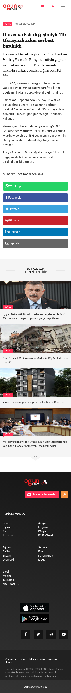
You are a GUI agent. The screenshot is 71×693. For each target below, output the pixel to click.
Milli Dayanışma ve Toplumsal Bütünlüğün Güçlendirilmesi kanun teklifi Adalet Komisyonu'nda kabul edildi (35, 444)
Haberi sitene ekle (44, 494)
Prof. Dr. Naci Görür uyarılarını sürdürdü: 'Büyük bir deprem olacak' (35, 360)
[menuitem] (42, 6)
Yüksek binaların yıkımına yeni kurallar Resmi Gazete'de (34, 402)
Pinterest (15, 220)
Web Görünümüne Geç (35, 686)
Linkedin (14, 232)
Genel (7, 24)
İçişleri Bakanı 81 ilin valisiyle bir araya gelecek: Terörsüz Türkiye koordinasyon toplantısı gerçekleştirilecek (34, 316)
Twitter (14, 209)
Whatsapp (15, 186)
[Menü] (63, 6)
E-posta (14, 243)
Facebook (14, 197)
